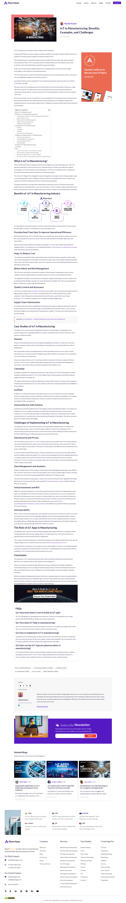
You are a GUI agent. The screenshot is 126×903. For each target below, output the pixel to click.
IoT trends (51, 244)
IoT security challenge (39, 441)
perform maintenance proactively (67, 247)
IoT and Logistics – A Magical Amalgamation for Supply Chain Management (44, 319)
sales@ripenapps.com (15, 860)
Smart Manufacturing (50, 671)
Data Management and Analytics (25, 139)
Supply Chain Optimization (24, 123)
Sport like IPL (105, 870)
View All (83, 880)
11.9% (16, 83)
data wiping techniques (39, 457)
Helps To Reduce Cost (23, 118)
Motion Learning (86, 860)
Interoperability (21, 142)
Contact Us (117, 2)
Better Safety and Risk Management (26, 120)
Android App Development (69, 851)
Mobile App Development (68, 847)
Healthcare (104, 851)
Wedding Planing (106, 854)
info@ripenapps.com (15, 880)
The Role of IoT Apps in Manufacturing (25, 145)
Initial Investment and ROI (24, 141)
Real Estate (104, 857)
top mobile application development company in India (29, 503)
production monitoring (38, 291)
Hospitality (104, 880)
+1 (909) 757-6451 (14, 867)
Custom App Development (68, 883)
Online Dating (105, 867)
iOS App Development (67, 854)
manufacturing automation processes (56, 542)
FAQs (16, 148)
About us (43, 847)
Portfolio (108, 3)
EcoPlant (19, 131)
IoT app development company (54, 481)
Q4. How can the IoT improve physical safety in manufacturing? (33, 156)
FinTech (103, 847)
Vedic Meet (84, 854)
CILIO (82, 851)
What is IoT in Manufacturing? (23, 112)
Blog (41, 854)
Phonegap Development (68, 873)
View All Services (65, 887)
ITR (81, 873)
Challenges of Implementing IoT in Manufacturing (28, 135)
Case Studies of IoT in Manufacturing (25, 125)
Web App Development (67, 867)
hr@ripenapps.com (14, 877)
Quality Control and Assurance (25, 121)
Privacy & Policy (45, 864)
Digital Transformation (23, 668)
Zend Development (66, 880)
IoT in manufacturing (22, 671)
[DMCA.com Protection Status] (10, 898)
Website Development (67, 860)
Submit (90, 736)
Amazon (19, 127)
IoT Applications (61, 668)
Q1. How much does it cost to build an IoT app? (29, 150)
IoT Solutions (36, 671)
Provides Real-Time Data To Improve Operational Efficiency (33, 116)
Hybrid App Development (68, 857)
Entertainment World (108, 877)
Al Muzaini (84, 877)
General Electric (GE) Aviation (24, 133)
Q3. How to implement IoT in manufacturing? (29, 154)
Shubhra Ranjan (85, 847)
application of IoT (19, 298)
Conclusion (18, 146)
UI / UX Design (65, 864)
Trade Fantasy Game (87, 857)
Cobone (83, 870)
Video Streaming (106, 873)
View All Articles (42, 706)
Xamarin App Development (69, 877)
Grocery (103, 864)
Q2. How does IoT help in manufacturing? (28, 152)
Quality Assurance (66, 870)
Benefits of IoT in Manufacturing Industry (26, 114)
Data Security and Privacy (23, 137)
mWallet (103, 860)
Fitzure (82, 867)
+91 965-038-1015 (14, 865)
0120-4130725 (13, 884)
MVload (83, 864)
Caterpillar (20, 129)
